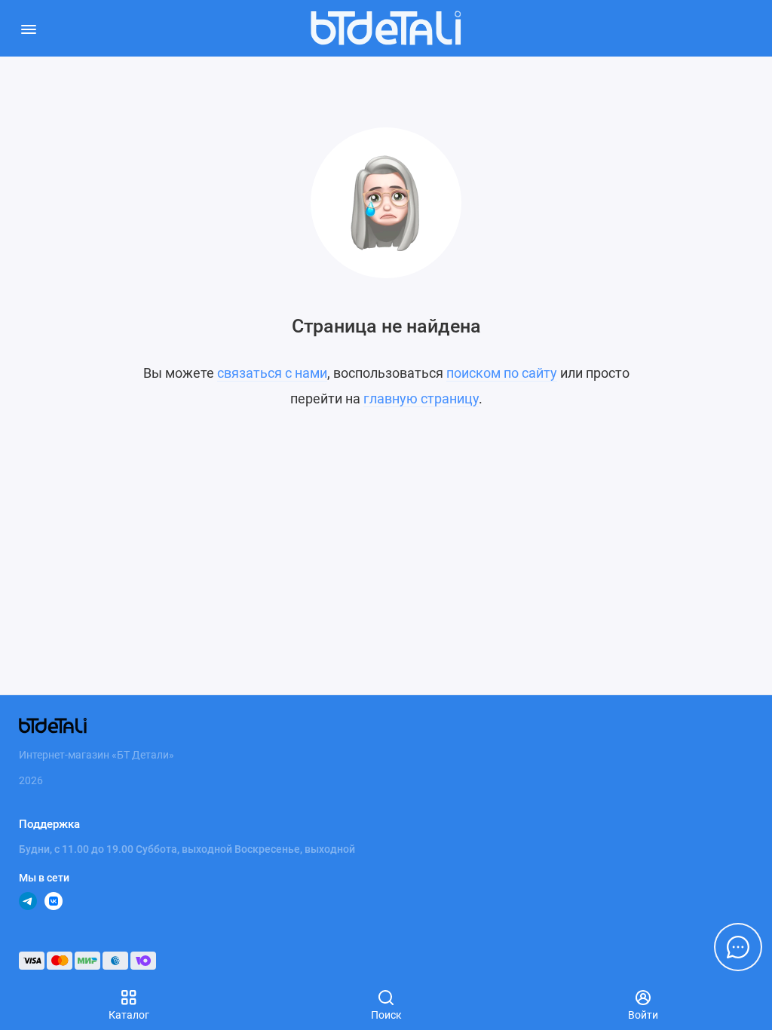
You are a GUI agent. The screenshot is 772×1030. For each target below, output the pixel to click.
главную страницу (421, 398)
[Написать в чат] (738, 947)
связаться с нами (272, 373)
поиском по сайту (501, 373)
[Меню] (28, 28)
